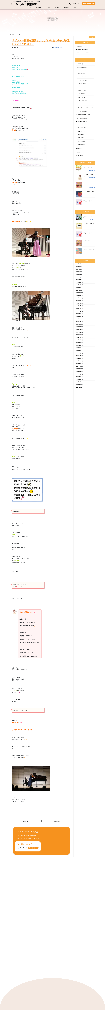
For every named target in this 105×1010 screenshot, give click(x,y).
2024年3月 (78, 337)
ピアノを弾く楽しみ (81, 118)
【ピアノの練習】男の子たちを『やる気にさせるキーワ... (88, 193)
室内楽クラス (81, 90)
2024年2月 (78, 340)
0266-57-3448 (76, 3)
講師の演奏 (80, 144)
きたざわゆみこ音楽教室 (23, 4)
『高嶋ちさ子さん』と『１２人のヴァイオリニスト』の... (88, 184)
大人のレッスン (81, 87)
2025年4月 (78, 303)
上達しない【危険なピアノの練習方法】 (88, 200)
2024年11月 (78, 316)
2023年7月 (78, 358)
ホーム (29, 8)
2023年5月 (78, 363)
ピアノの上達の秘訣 (81, 111)
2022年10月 (78, 382)
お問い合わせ (90, 3)
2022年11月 (78, 379)
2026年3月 (78, 274)
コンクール (80, 73)
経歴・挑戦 (80, 138)
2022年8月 (78, 387)
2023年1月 (78, 374)
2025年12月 (78, 282)
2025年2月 (78, 308)
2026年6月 (78, 266)
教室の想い (80, 131)
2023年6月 (78, 361)
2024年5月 (78, 332)
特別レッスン (81, 97)
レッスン (47, 8)
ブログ (75, 8)
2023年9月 (78, 353)
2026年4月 (78, 271)
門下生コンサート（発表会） (83, 53)
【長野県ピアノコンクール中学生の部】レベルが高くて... (88, 216)
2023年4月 (78, 366)
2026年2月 (78, 277)
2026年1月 (78, 279)
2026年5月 (78, 269)
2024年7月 (78, 326)
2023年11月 (78, 348)
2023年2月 (78, 371)
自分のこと (80, 141)
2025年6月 (78, 298)
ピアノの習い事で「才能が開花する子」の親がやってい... (88, 167)
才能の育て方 (81, 93)
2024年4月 (78, 334)
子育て (57, 8)
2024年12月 (78, 313)
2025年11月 (78, 285)
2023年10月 (78, 350)
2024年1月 (78, 342)
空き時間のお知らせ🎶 (82, 49)
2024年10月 (78, 319)
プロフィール (80, 125)
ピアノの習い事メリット (82, 114)
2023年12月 (78, 345)
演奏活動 (80, 134)
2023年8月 (78, 355)
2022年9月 (78, 384)
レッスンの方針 (81, 80)
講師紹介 (66, 8)
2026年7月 (78, 264)
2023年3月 (78, 368)
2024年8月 (78, 324)
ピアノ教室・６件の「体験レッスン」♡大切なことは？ (88, 225)
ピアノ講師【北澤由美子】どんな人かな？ (88, 175)
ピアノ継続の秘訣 (81, 121)
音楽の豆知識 (80, 155)
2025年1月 (78, 311)
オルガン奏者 (81, 127)
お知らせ (79, 46)
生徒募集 (38, 8)
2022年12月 (78, 376)
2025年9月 (78, 290)
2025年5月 (78, 300)
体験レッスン (81, 83)
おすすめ (79, 64)
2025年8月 (78, 292)
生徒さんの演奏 (81, 104)
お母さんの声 (81, 70)
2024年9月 (78, 321)
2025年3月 (78, 306)
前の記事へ (26, 821)
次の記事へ (57, 821)
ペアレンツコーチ (82, 77)
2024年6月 (78, 329)
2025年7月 (78, 295)
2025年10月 (78, 287)
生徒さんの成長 (57, 48)
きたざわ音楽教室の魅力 (82, 67)
